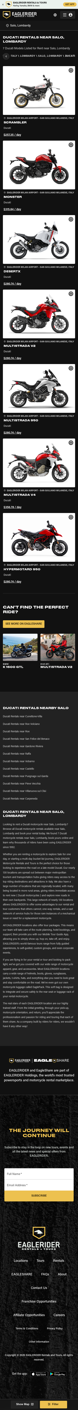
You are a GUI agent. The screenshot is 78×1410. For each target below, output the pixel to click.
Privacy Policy (55, 1329)
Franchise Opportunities (39, 1301)
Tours (40, 1261)
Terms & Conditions (27, 1329)
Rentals (58, 1261)
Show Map (22, 1404)
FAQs (45, 1274)
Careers (59, 1315)
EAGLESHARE (21, 1274)
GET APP (69, 4)
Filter (55, 1404)
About (62, 1274)
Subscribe (39, 1196)
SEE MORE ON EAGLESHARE (23, 624)
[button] (39, 102)
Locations (21, 1261)
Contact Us (39, 1288)
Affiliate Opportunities (29, 1315)
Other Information (39, 1342)
